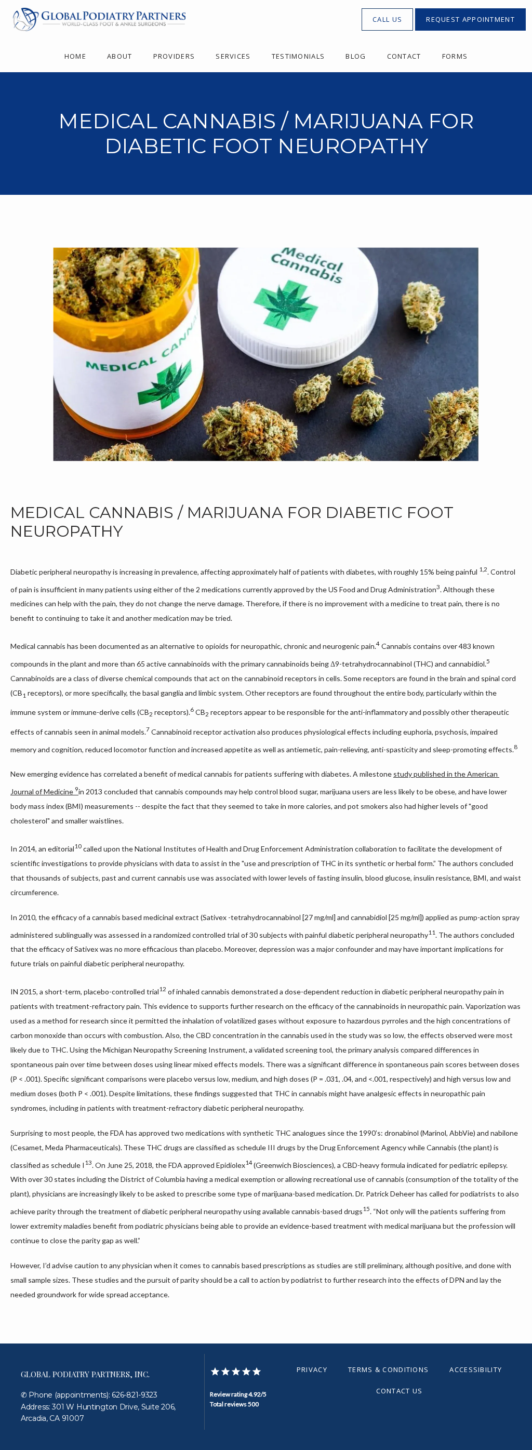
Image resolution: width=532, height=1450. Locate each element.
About (119, 56)
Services (233, 56)
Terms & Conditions (388, 1369)
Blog (355, 56)
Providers (174, 56)
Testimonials (298, 56)
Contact (404, 56)
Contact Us (399, 1390)
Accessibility (475, 1369)
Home (75, 56)
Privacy (312, 1369)
